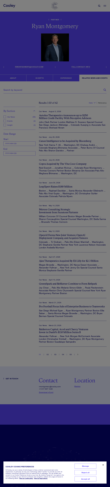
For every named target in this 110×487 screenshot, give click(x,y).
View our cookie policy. (26, 478)
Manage (85, 466)
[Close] (103, 465)
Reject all (85, 472)
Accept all (85, 479)
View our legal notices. (41, 478)
